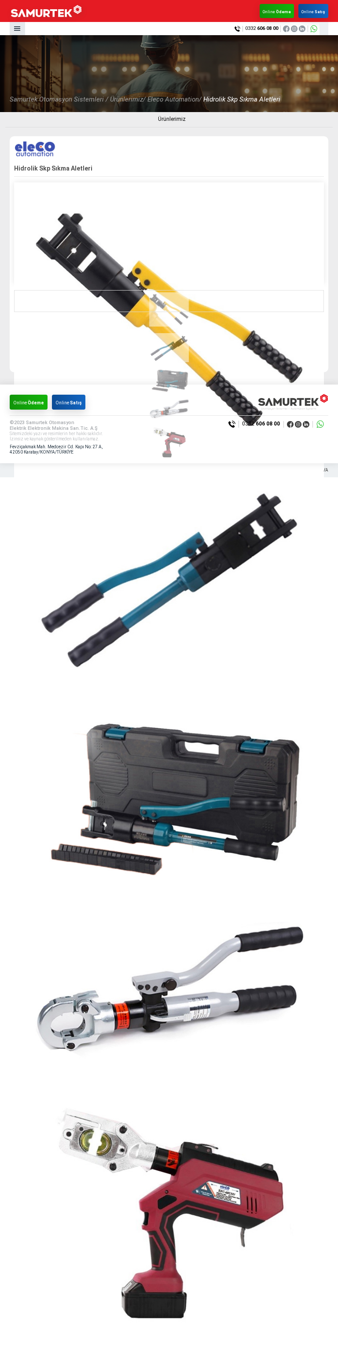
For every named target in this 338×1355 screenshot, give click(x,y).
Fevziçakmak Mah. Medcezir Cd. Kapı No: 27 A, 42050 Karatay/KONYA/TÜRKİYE (56, 449)
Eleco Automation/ (174, 99)
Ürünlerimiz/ (128, 99)
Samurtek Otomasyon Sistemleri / (59, 99)
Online (277, 12)
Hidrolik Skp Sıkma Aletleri (241, 99)
